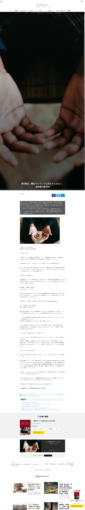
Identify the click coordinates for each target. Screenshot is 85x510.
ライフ (54, 394)
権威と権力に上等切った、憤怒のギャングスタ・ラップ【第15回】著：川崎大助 (41, 409)
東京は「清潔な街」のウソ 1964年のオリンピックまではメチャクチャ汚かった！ (26, 464)
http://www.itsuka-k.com (28, 210)
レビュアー (50, 10)
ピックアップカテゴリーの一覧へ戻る (42, 469)
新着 (16, 10)
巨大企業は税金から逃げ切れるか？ (30, 402)
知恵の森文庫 (60, 394)
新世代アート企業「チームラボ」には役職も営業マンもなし (36, 408)
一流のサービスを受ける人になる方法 (30, 396)
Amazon (35, 428)
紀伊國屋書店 (50, 428)
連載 (69, 10)
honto (57, 428)
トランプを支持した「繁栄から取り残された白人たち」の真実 (34, 506)
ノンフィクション (42, 394)
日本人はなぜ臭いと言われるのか (30, 406)
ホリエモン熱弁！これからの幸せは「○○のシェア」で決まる (36, 404)
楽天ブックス (42, 428)
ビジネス (49, 394)
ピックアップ (23, 10)
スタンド (31, 10)
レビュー (40, 10)
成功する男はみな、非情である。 (29, 394)
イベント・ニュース (60, 10)
